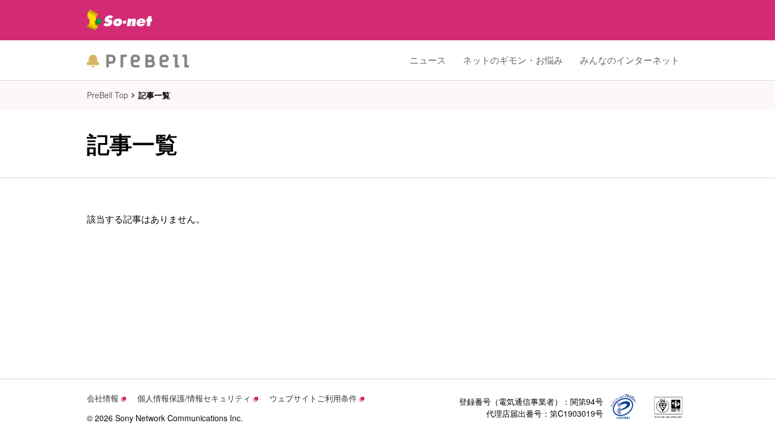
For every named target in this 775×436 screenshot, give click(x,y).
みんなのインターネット (630, 59)
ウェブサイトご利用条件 (313, 398)
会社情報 (103, 398)
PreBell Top (107, 94)
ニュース (428, 59)
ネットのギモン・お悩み (513, 59)
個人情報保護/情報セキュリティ (194, 398)
